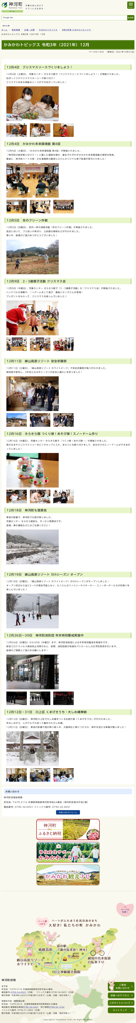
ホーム (4, 30)
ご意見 (123, 986)
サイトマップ (120, 1010)
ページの (125, 911)
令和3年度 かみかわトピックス (76, 30)
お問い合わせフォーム (68, 812)
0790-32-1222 (57, 1007)
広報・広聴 (29, 30)
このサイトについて (119, 1003)
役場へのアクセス (120, 995)
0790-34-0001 (18, 992)
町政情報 (16, 30)
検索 (132, 18)
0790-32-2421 (31, 1007)
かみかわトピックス (48, 30)
